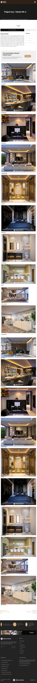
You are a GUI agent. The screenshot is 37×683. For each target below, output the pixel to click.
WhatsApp (31, 632)
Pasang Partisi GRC (4, 670)
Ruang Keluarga (4, 173)
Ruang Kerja (3, 143)
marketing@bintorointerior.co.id (25, 663)
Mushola (2, 203)
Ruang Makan (3, 112)
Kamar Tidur (3, 232)
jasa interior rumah (10, 57)
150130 (22, 665)
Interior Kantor (4, 334)
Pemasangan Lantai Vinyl (5, 664)
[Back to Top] (35, 681)
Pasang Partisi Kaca (4, 668)
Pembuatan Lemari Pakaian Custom (7, 660)
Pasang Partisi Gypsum (5, 666)
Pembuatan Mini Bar (5, 662)
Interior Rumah (4, 304)
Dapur (2, 285)
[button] (1, 25)
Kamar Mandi (3, 262)
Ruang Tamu (3, 84)
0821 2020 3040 (26, 665)
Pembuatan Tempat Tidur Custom (7, 674)
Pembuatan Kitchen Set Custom (6, 672)
